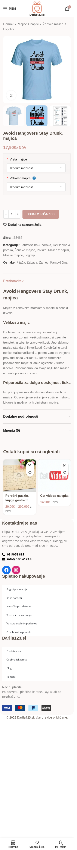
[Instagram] (16, 570)
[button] (64, 465)
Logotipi (8, 29)
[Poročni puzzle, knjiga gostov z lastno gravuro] (19, 475)
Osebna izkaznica (16, 659)
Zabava (32, 262)
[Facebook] (6, 570)
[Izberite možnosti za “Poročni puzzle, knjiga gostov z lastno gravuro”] (30, 465)
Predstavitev (13, 651)
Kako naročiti (14, 597)
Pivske (41, 250)
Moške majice (13, 255)
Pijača (20, 262)
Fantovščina (58, 262)
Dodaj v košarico (41, 214)
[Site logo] (37, 8)
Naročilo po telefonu (18, 606)
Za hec (44, 262)
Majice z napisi (28, 24)
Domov (8, 24)
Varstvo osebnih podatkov (21, 623)
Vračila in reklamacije (19, 615)
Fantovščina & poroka (36, 245)
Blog (9, 668)
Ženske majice (53, 24)
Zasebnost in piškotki (18, 632)
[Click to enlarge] (11, 95)
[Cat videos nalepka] (54, 475)
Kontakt (10, 676)
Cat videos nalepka (54, 495)
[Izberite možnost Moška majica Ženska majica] (36, 167)
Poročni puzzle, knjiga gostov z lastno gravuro (17, 500)
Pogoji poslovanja (16, 589)
